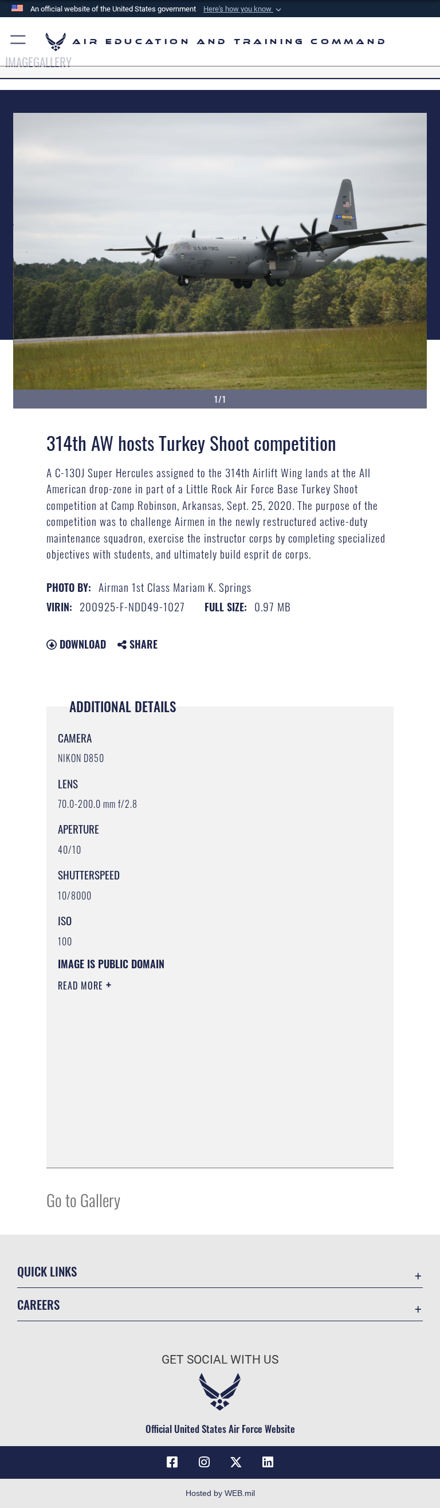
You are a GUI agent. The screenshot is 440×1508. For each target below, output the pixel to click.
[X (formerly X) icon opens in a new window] (236, 1462)
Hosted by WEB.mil (220, 1493)
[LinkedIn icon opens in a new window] (268, 1462)
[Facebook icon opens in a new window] (171, 1462)
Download (81, 644)
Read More (82, 985)
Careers (38, 1304)
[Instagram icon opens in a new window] (204, 1462)
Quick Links (47, 1271)
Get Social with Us (220, 1359)
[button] (243, 9)
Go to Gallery (83, 1199)
